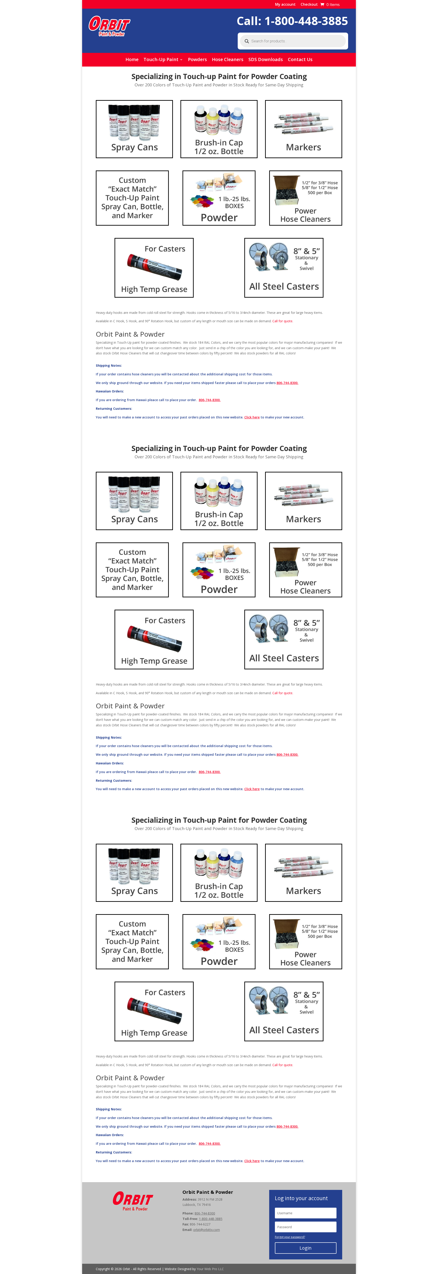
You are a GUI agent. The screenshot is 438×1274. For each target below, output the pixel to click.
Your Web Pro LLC (210, 1269)
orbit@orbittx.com (206, 1230)
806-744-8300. (287, 383)
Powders (197, 60)
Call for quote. (282, 321)
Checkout (309, 5)
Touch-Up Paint (160, 60)
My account (285, 5)
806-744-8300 (205, 1213)
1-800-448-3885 (306, 20)
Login (306, 1248)
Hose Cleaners (227, 60)
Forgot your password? (290, 1237)
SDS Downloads (265, 60)
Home (131, 60)
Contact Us (300, 60)
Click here (252, 417)
